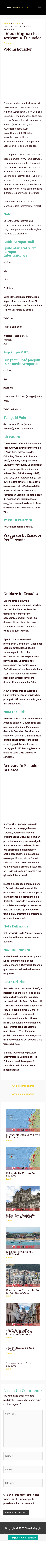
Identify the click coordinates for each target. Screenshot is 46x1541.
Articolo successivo (23, 1094)
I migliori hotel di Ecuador (22, 1537)
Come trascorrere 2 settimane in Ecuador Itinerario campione (19, 1332)
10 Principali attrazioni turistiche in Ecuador (20, 1215)
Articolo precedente (23, 1085)
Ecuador (7, 43)
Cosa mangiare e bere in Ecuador (20, 1348)
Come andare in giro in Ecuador (20, 1364)
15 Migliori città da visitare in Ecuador (23, 1136)
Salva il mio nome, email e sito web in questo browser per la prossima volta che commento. (21, 1499)
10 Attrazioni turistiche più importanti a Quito (23, 1291)
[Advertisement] (23, 77)
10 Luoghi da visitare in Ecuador (20, 1174)
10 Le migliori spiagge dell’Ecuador (19, 1253)
